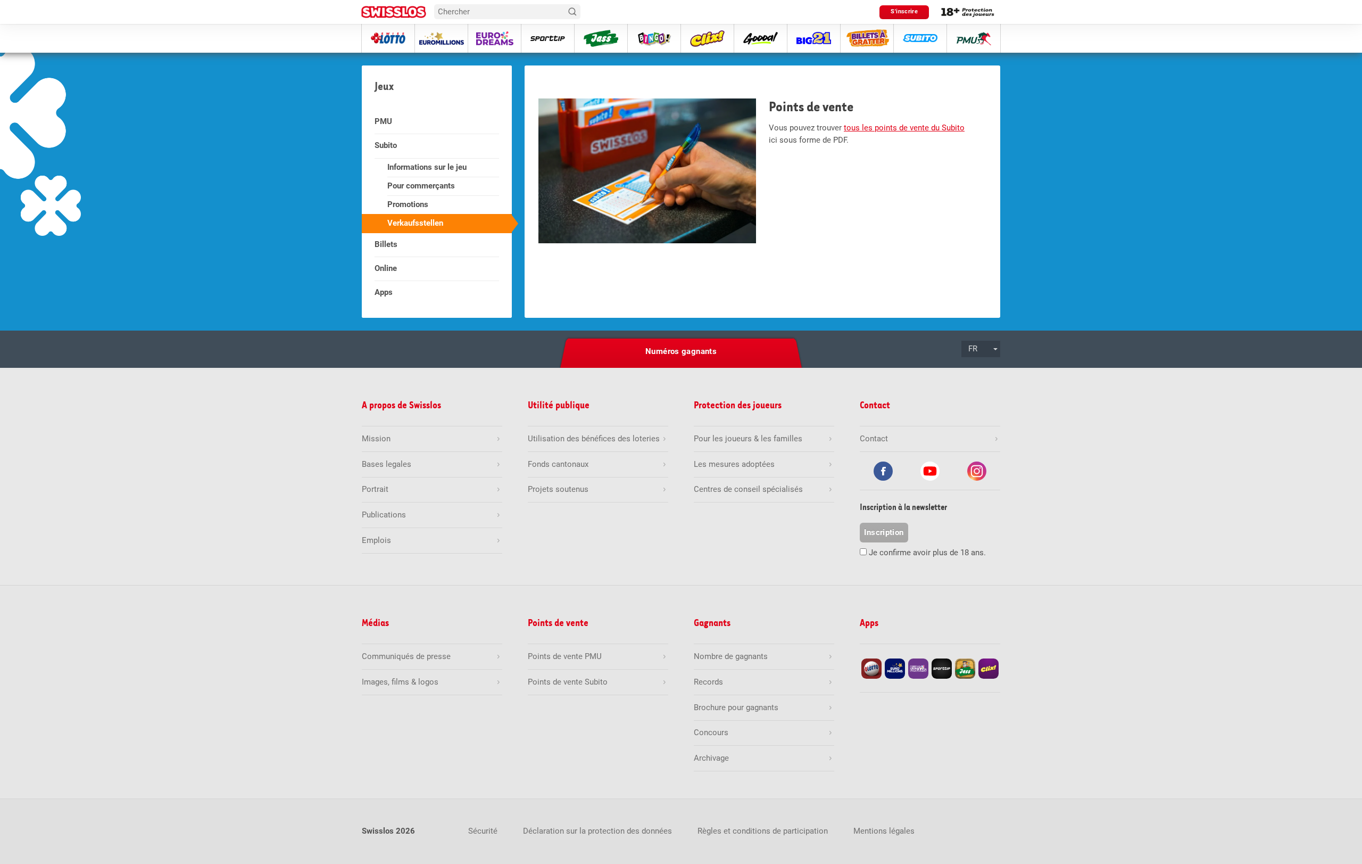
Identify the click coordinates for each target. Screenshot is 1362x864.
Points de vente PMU (565, 656)
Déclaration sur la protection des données (597, 831)
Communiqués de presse (406, 656)
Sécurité (482, 831)
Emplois (376, 540)
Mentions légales (884, 831)
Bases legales (386, 464)
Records (708, 682)
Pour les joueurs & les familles (748, 438)
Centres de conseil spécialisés (748, 489)
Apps (384, 292)
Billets (386, 244)
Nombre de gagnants (731, 656)
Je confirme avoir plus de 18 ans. (927, 552)
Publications (384, 515)
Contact (874, 438)
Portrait (375, 489)
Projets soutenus (558, 489)
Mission (376, 438)
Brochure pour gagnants (736, 707)
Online (386, 268)
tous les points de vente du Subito (904, 128)
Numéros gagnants (681, 351)
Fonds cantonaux (558, 464)
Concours (711, 732)
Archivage (711, 758)
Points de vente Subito (568, 682)
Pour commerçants (421, 186)
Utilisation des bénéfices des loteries (594, 438)
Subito (386, 145)
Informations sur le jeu (427, 167)
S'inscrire (904, 11)
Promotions (407, 204)
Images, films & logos (400, 682)
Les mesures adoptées (734, 464)
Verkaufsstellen (415, 223)
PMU (383, 121)
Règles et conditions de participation (762, 831)
